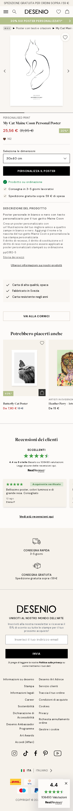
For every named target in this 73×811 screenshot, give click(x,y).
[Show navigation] (6, 11)
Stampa (29, 686)
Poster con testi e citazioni (33, 28)
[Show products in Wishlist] (58, 11)
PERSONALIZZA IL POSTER (36, 171)
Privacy (43, 713)
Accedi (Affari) (24, 742)
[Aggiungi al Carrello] (42, 392)
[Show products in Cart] (67, 11)
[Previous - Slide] (5, 71)
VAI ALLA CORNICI (36, 316)
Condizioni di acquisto (53, 699)
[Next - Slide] (68, 71)
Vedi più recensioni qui (36, 516)
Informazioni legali (22, 693)
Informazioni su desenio (18, 679)
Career (29, 699)
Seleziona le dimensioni (19, 151)
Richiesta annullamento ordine (54, 721)
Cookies (44, 706)
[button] (54, 793)
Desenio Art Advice (51, 679)
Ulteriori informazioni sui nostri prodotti (36, 265)
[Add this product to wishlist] (65, 37)
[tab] (12, 111)
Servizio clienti (48, 686)
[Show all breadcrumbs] (7, 28)
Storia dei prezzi (13, 257)
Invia (36, 653)
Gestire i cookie (49, 729)
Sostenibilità (26, 706)
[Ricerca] (14, 11)
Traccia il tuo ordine (52, 693)
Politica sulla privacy (50, 662)
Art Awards (27, 735)
